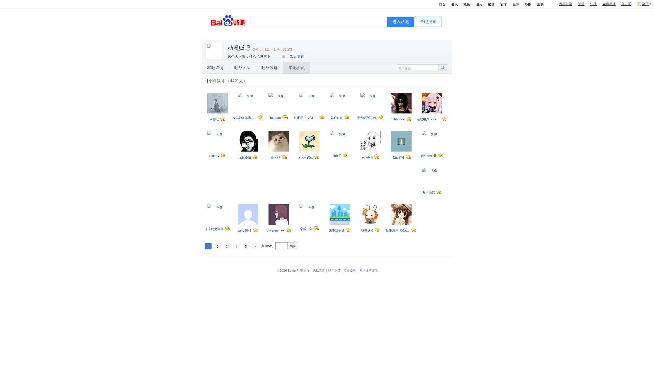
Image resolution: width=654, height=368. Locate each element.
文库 (503, 4)
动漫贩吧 (239, 48)
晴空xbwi (427, 155)
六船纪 (214, 119)
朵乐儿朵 (306, 228)
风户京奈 (337, 117)
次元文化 (297, 56)
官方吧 (626, 4)
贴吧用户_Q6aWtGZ (398, 230)
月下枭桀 (429, 192)
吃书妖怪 (367, 230)
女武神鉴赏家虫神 (244, 117)
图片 (479, 4)
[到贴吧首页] (228, 20)
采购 (540, 4)
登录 (581, 4)
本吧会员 (296, 67)
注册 (593, 4)
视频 (466, 4)
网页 (442, 4)
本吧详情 (215, 67)
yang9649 (245, 230)
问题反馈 (609, 4)
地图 (528, 4)
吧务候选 (269, 67)
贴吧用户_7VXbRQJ (428, 119)
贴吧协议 (303, 270)
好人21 (275, 157)
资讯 (454, 4)
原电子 (336, 155)
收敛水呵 (398, 157)
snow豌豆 (306, 157)
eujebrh (367, 157)
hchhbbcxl (398, 119)
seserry (214, 155)
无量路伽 (245, 157)
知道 (491, 4)
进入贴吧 (400, 21)
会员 (645, 4)
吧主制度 (334, 270)
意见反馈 (350, 270)
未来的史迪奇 (214, 228)
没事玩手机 (336, 230)
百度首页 (565, 4)
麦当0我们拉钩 (367, 117)
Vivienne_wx (275, 230)
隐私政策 (319, 270)
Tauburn (275, 117)
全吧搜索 (428, 21)
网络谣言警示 (368, 270)
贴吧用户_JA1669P (306, 117)
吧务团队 (242, 67)
